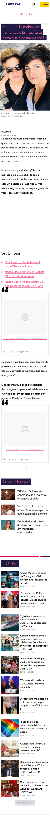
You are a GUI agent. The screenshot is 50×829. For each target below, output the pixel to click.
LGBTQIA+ (25, 14)
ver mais (23, 802)
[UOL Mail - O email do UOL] (33, 4)
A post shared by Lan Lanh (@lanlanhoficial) (25, 449)
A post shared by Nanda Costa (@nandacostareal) (25, 338)
